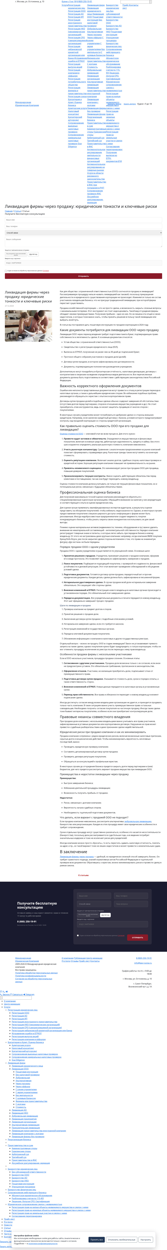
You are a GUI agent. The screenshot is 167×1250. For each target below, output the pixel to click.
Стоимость (92, 67)
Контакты (95, 961)
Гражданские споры (21, 1151)
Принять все (97, 1239)
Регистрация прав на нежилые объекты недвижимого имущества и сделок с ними (113, 120)
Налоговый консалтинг (23, 1048)
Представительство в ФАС (24, 1160)
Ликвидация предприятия (24, 1119)
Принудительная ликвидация (26, 1127)
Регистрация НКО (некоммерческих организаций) (76, 31)
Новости (8, 1225)
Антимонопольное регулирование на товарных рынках (96, 167)
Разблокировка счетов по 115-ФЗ (113, 70)
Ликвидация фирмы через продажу (77, 856)
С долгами (92, 64)
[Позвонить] (4, 991)
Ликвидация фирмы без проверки (28, 1136)
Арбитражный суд (95, 137)
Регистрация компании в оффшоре (74, 73)
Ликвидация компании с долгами (93, 102)
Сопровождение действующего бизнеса (114, 52)
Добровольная (94, 28)
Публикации (80, 958)
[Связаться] (1, 991)
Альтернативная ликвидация (25, 1124)
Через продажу (94, 34)
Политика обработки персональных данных (36, 972)
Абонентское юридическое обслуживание (113, 61)
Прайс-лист (84, 961)
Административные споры (24, 1148)
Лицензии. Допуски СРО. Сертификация (113, 76)
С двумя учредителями (26, 1092)
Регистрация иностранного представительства (77, 23)
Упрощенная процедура (23, 1186)
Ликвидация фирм (96, 5)
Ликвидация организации (24, 1122)
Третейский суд (94, 140)
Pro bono (66, 961)
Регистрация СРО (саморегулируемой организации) (77, 40)
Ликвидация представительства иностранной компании (39, 1130)
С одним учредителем (26, 1089)
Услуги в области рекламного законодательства (96, 176)
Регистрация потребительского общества (77, 81)
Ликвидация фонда (96, 114)
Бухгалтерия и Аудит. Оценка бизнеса (75, 102)
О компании (67, 958)
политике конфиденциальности (42, 1243)
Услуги (65, 5)
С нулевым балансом (26, 1098)
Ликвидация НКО (20, 1113)
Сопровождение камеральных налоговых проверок (36, 1057)
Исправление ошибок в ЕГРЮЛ (26, 1033)
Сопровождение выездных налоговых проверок (35, 1054)
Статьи (7, 1228)
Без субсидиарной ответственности (114, 14)
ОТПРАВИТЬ (137, 937)
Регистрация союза (77, 96)
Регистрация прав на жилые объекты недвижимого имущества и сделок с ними (50, 1207)
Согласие (46, 271)
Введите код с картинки (12, 258)
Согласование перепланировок (27, 1216)
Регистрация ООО (77, 11)
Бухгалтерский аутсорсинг (24, 1051)
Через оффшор (94, 37)
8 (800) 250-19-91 (84, 1)
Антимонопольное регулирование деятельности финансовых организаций (96, 155)
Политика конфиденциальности (30, 975)
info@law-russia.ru (143, 963)
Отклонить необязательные (121, 1239)
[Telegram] (6, 991)
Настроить (146, 1239)
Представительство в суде (20, 1145)
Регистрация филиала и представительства (77, 90)
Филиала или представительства (31, 1101)
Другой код (33, 254)
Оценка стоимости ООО (71, 433)
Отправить (83, 276)
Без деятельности (24, 1095)
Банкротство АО (114, 25)
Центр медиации (94, 958)
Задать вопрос (130, 104)
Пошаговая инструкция (27, 1071)
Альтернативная (95, 31)
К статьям (83, 875)
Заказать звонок (114, 104)
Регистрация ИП (76, 17)
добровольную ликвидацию (138, 821)
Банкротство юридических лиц (112, 8)
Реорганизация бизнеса (19, 1139)
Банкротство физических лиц (22, 1189)
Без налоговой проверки (94, 23)
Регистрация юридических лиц (22, 1010)
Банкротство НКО (20, 1180)
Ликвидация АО (19, 1110)
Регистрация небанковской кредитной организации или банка (76, 52)
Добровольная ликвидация (25, 1116)
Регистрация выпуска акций (25, 1036)
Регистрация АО (76, 14)
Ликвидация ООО (20, 1068)
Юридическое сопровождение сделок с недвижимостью (35, 1204)
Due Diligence (18, 1060)
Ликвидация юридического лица (94, 11)
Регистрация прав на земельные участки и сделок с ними (114, 137)
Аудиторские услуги (77, 108)
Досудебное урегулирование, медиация (95, 199)
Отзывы (74, 961)
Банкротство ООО (20, 1175)
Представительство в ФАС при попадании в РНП (96, 185)
